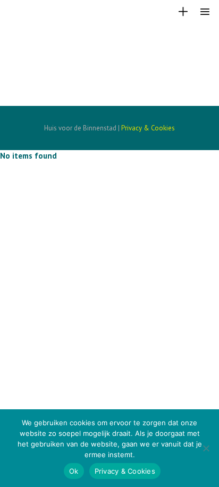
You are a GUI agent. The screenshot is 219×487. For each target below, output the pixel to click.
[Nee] (205, 448)
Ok (74, 471)
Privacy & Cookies (148, 128)
